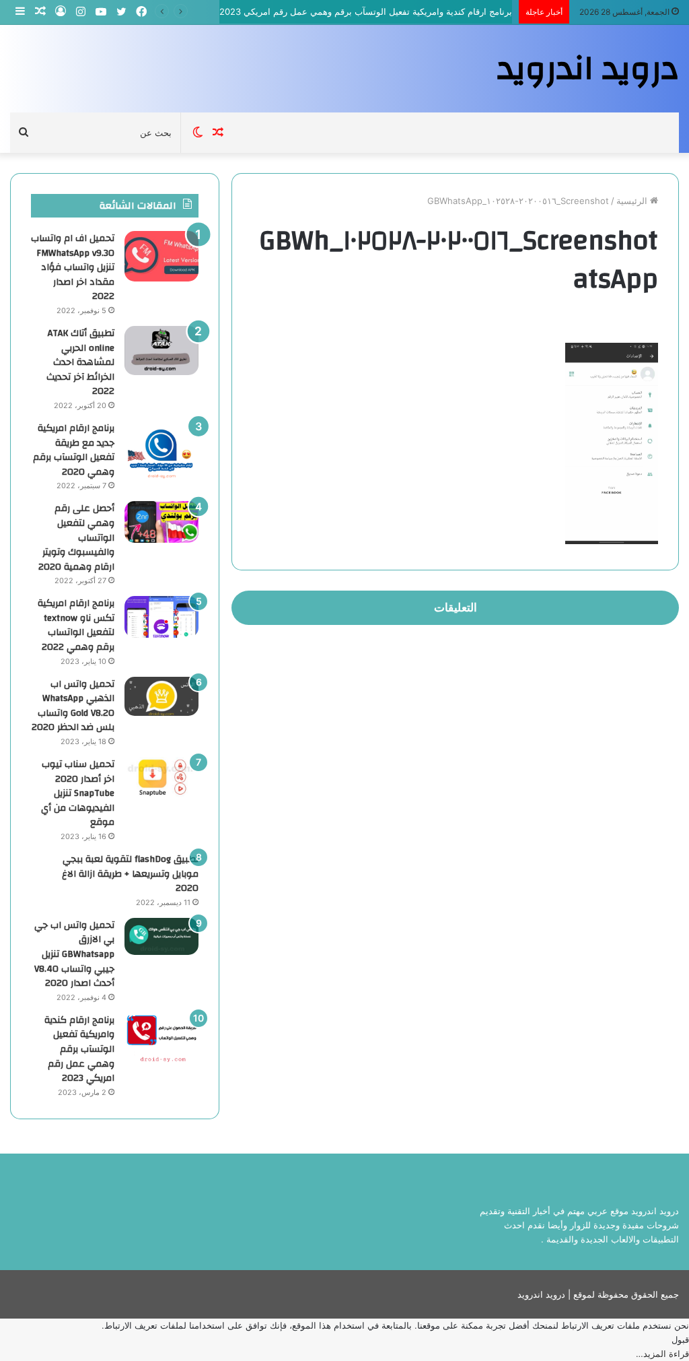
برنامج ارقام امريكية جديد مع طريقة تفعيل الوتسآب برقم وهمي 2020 (73, 450)
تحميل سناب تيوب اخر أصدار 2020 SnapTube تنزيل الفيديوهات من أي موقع (77, 793)
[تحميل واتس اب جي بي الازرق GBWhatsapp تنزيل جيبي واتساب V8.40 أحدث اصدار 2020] (161, 936)
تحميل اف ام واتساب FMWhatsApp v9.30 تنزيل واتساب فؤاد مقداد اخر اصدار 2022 (72, 267)
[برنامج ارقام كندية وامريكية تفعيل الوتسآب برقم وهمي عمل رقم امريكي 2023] (161, 1038)
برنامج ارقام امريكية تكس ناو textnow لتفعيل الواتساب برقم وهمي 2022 (76, 625)
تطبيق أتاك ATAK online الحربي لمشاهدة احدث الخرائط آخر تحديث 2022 (80, 362)
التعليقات (455, 607)
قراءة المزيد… (662, 1353)
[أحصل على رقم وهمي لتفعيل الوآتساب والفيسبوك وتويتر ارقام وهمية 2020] (161, 522)
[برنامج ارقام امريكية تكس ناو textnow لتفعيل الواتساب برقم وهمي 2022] (161, 617)
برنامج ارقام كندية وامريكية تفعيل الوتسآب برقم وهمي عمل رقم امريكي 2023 (365, 11)
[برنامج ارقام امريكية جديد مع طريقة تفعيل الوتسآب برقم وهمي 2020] (161, 450)
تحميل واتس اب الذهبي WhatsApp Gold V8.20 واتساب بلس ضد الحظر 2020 (73, 706)
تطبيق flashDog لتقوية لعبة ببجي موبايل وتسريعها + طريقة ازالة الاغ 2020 (130, 874)
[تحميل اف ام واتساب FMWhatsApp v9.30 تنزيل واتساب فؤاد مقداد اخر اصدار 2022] (161, 256)
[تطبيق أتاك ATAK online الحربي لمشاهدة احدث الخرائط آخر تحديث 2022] (161, 350)
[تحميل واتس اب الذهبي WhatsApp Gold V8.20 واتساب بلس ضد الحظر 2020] (161, 697)
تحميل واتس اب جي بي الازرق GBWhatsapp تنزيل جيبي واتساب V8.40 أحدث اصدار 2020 (74, 954)
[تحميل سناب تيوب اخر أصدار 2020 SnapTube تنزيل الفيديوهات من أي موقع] (161, 777)
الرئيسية (633, 200)
